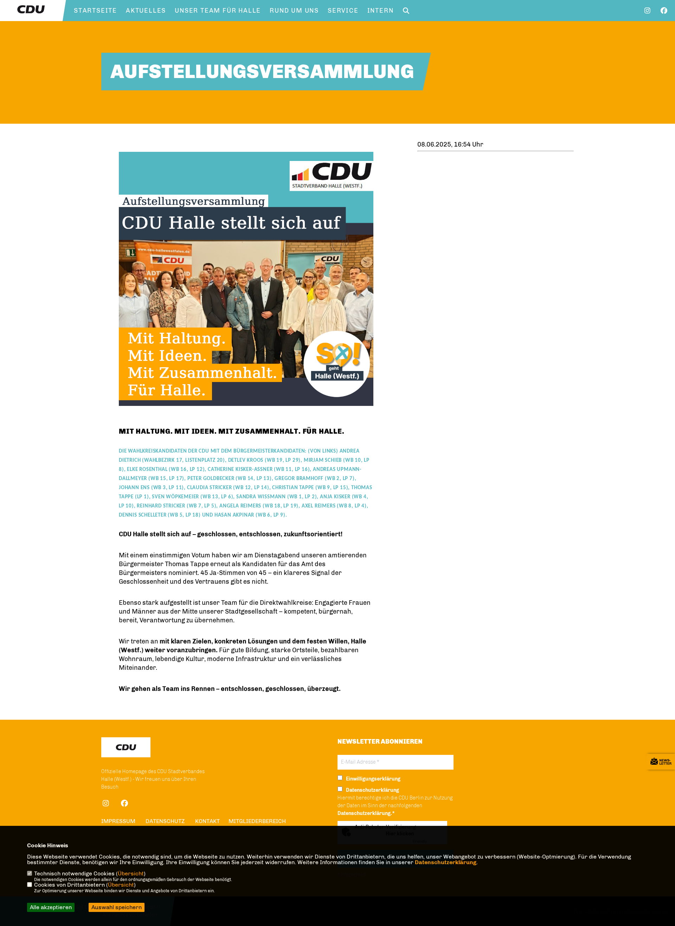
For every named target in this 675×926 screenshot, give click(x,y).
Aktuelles (146, 10)
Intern (380, 10)
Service (343, 10)
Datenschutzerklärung (445, 862)
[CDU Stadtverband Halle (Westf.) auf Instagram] (105, 804)
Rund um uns (294, 10)
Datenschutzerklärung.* (366, 813)
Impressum (118, 821)
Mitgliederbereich (257, 821)
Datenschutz (165, 821)
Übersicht (131, 873)
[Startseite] (125, 747)
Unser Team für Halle (218, 10)
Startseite (95, 10)
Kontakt (207, 821)
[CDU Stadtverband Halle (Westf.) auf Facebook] (124, 804)
